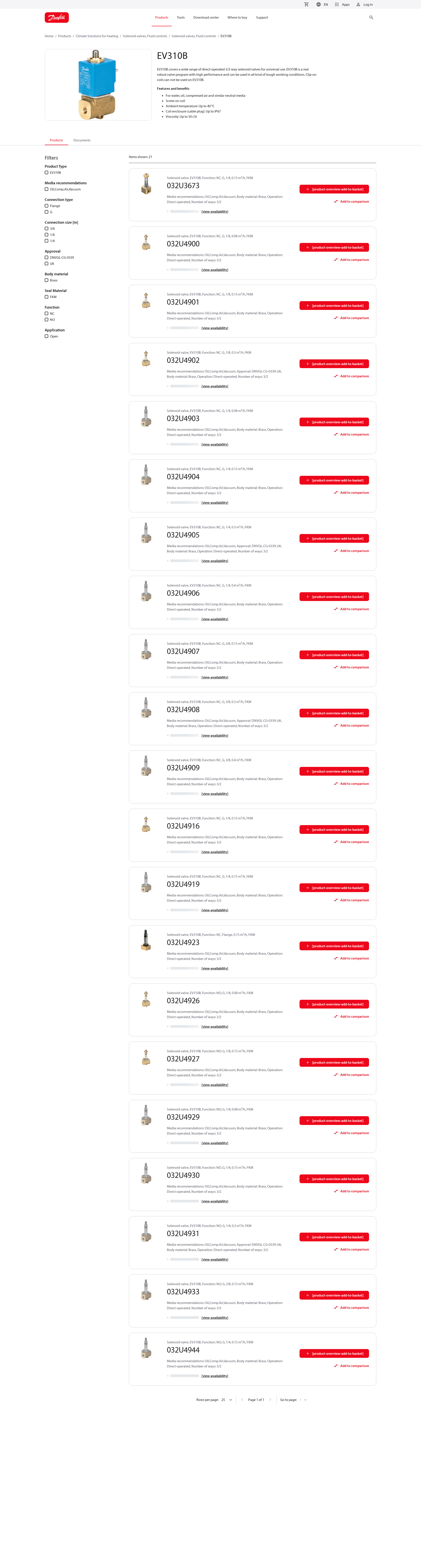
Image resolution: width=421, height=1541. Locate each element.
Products (64, 36)
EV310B (55, 172)
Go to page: (288, 1399)
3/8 (52, 228)
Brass (53, 280)
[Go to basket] (306, 4)
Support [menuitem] (262, 17)
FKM (53, 297)
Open (54, 336)
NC (52, 313)
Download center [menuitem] (206, 17)
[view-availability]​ (215, 211)
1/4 (52, 241)
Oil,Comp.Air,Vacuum (65, 189)
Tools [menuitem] (181, 17)
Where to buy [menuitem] (237, 17)
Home (49, 36)
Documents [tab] (81, 140)
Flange (55, 206)
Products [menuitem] (161, 17)
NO (52, 319)
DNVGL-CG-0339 (62, 257)
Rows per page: (207, 1399)
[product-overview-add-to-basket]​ (338, 189)
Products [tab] (56, 140)
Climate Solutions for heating (97, 36)
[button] (321, 4)
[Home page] (57, 17)
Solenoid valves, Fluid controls (145, 36)
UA (52, 263)
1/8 (52, 234)
